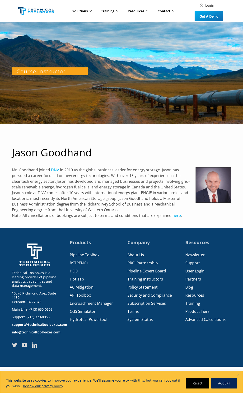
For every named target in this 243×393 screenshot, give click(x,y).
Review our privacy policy (43, 386)
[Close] (238, 374)
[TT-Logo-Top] (36, 5)
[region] (121, 381)
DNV (55, 170)
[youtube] (24, 345)
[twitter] (14, 345)
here (177, 215)
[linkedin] (34, 345)
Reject (197, 383)
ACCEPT (224, 383)
